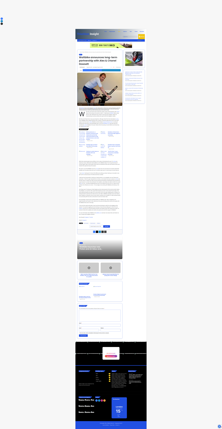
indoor (118, 111)
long (94, 108)
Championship (109, 121)
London (90, 121)
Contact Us (94, 40)
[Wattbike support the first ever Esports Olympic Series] (85, 290)
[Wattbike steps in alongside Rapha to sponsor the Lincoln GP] (104, 146)
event (108, 123)
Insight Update (112, 31)
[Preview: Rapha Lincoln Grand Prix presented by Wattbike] (99, 289)
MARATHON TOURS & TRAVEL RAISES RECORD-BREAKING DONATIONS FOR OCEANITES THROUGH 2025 (133, 73)
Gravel (104, 121)
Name (80, 323)
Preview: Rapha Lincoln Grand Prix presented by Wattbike (99, 295)
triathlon (80, 208)
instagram (87, 217)
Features (125, 31)
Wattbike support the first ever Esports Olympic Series (85, 297)
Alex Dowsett (86, 223)
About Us (89, 40)
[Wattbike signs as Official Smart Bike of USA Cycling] (82, 145)
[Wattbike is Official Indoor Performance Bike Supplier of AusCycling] (104, 133)
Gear (131, 31)
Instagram (84, 220)
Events (136, 31)
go (81, 183)
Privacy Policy (112, 425)
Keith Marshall (82, 67)
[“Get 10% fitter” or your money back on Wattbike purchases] (104, 154)
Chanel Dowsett (92, 223)
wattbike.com (98, 212)
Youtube (91, 217)
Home (105, 31)
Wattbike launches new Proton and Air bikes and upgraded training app (90, 249)
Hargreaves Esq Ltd (118, 423)
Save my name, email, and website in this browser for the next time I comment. (94, 332)
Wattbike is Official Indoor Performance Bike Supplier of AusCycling (114, 133)
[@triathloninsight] (111, 351)
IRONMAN (105, 123)
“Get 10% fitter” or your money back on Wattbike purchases (113, 153)
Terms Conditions (106, 425)
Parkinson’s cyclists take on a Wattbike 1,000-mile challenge (92, 153)
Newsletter (142, 31)
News (119, 31)
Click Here (88, 385)
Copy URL (107, 226)
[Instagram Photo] (81, 347)
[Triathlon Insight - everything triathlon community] (88, 34)
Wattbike (82, 108)
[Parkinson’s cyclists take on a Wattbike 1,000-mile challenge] (82, 153)
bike (84, 126)
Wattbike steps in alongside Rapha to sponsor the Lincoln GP (114, 146)
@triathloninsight (111, 356)
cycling (117, 119)
